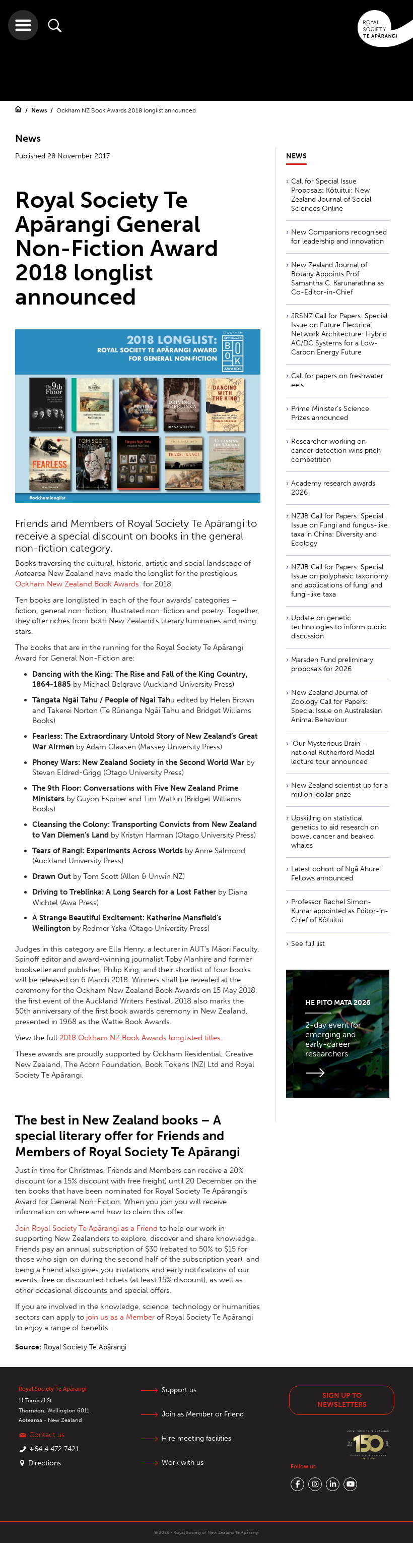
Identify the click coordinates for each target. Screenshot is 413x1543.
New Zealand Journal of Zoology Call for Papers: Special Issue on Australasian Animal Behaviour (336, 706)
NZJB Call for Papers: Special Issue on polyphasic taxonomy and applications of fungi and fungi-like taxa (339, 581)
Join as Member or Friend (203, 1414)
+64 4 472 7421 (54, 1449)
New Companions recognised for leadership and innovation (339, 237)
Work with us (182, 1462)
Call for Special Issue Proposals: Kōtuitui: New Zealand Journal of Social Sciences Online (331, 195)
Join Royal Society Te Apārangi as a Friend (86, 1228)
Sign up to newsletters (342, 1400)
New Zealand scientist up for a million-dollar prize (339, 790)
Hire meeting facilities (196, 1438)
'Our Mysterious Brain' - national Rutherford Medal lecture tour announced (332, 752)
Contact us (46, 1435)
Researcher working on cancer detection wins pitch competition (336, 450)
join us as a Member (120, 1317)
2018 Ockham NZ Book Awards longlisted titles (140, 1037)
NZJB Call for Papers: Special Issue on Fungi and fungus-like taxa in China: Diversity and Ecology (339, 530)
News (39, 110)
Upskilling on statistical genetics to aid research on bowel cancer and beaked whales (335, 832)
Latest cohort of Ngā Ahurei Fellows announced (336, 873)
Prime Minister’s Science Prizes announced (330, 413)
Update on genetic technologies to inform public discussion (338, 627)
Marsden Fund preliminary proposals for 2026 (332, 664)
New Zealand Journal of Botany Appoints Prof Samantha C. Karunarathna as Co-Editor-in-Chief (337, 278)
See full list (308, 943)
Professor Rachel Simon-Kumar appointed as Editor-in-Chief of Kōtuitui (339, 911)
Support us (179, 1390)
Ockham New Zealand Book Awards (77, 583)
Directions (44, 1463)
